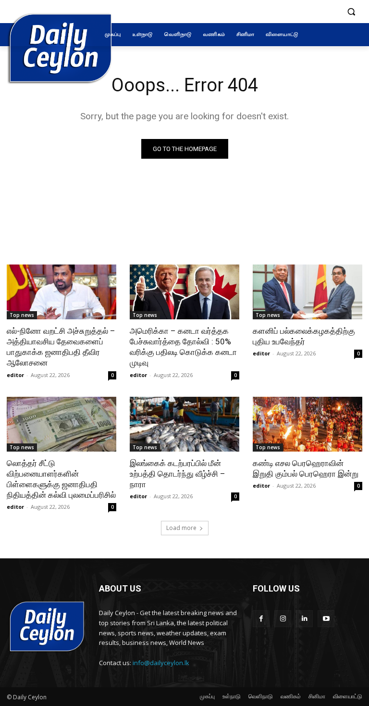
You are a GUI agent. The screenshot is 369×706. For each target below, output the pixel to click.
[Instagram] (282, 618)
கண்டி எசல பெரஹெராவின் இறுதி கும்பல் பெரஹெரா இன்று (305, 468)
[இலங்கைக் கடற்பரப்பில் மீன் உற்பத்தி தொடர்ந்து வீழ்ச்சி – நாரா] (184, 424)
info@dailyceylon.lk (161, 662)
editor (15, 374)
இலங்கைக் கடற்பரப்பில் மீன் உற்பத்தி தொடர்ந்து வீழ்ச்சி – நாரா (177, 473)
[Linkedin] (304, 618)
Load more (181, 528)
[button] (351, 11)
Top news (22, 315)
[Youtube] (326, 618)
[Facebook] (261, 618)
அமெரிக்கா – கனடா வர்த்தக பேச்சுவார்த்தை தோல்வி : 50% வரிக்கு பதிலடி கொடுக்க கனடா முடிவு (183, 346)
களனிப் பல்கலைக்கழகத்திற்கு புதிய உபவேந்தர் (304, 336)
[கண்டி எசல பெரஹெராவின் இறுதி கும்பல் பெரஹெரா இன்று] (307, 424)
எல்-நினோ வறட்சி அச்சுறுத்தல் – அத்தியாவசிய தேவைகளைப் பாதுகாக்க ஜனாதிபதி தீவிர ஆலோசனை (61, 346)
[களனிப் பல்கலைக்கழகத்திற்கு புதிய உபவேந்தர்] (307, 292)
